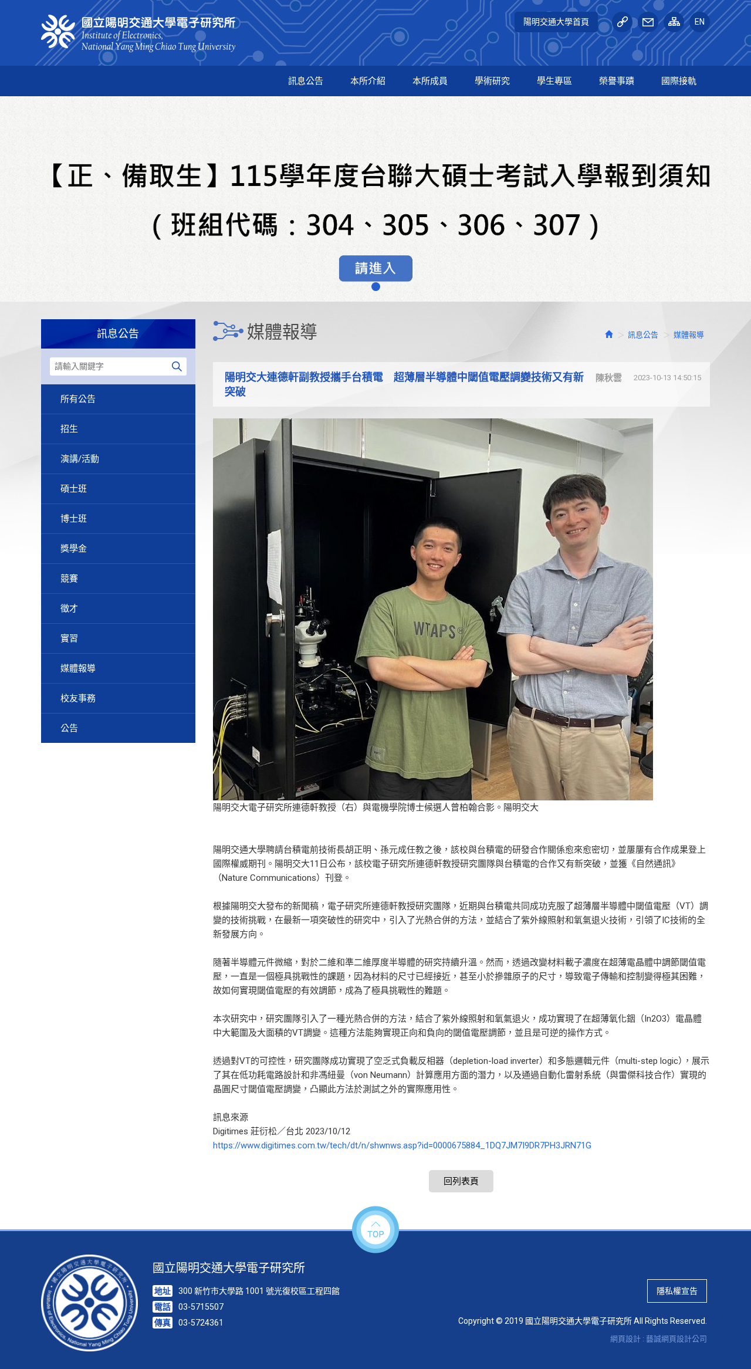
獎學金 (73, 548)
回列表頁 (461, 1181)
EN (700, 21)
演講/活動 (79, 459)
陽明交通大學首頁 (556, 21)
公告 (69, 728)
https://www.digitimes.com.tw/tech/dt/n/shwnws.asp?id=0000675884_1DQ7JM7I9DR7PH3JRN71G (402, 1145)
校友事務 (78, 698)
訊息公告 (305, 81)
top (375, 1230)
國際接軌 (678, 81)
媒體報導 (78, 668)
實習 (69, 638)
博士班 (73, 518)
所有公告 (78, 399)
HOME (145, 33)
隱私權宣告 (677, 1291)
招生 (69, 429)
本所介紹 (367, 81)
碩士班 (73, 489)
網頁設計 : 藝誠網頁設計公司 (658, 1338)
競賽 (69, 578)
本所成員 (430, 81)
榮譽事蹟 (616, 81)
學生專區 (554, 81)
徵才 (69, 608)
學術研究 (492, 81)
